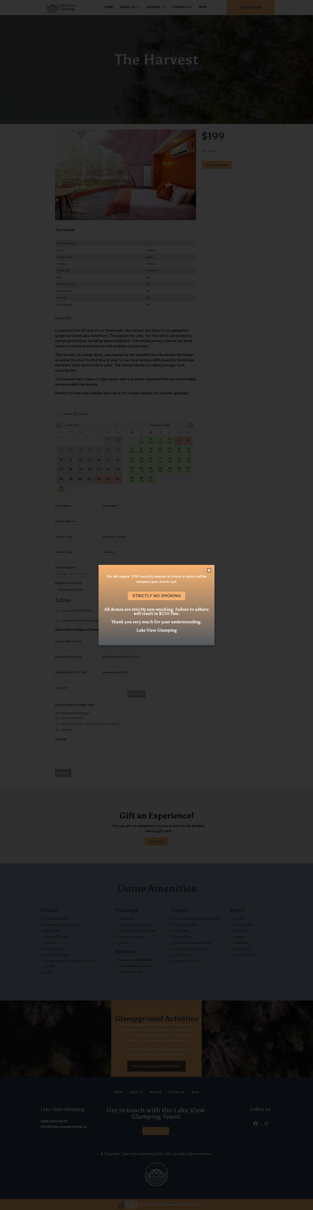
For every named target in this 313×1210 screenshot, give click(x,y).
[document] (156, 605)
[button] (209, 570)
